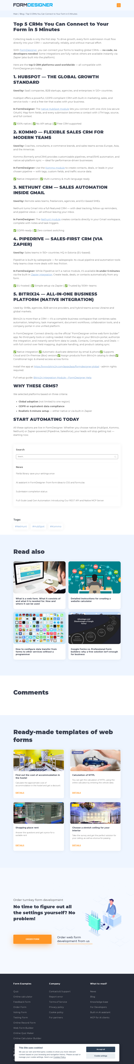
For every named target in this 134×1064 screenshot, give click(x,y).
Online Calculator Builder (27, 1038)
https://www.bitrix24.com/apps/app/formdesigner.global (66, 366)
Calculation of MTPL (83, 775)
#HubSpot (38, 526)
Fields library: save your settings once (35, 473)
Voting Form (20, 1012)
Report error (56, 996)
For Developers (98, 1007)
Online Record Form (24, 1023)
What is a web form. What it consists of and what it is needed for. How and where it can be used (38, 601)
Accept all (101, 1049)
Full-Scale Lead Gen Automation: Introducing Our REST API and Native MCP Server (60, 500)
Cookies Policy (59, 1057)
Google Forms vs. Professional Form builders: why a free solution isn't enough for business (94, 652)
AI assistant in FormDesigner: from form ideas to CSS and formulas (50, 482)
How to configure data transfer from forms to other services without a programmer (36, 652)
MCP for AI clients (99, 1017)
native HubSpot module (55, 109)
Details (20, 793)
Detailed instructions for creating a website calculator (91, 599)
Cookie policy (56, 1012)
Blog (22, 14)
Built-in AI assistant (100, 1012)
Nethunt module (51, 219)
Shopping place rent (27, 827)
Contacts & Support (59, 991)
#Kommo (55, 526)
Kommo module (55, 167)
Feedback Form (21, 1002)
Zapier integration (41, 274)
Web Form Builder (23, 1028)
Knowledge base (99, 1002)
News (93, 991)
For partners (56, 1017)
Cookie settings (100, 1056)
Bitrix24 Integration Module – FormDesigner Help (62, 377)
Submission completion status (31, 491)
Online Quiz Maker (23, 1033)
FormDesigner (28, 50)
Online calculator (22, 996)
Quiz (15, 991)
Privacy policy (56, 1007)
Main (15, 14)
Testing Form (20, 1017)
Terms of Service (58, 1002)
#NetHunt (21, 526)
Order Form (32, 939)
